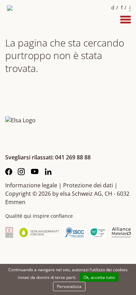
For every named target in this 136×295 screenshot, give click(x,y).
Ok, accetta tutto (99, 277)
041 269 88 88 (73, 157)
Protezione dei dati (88, 185)
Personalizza (69, 286)
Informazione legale (31, 185)
